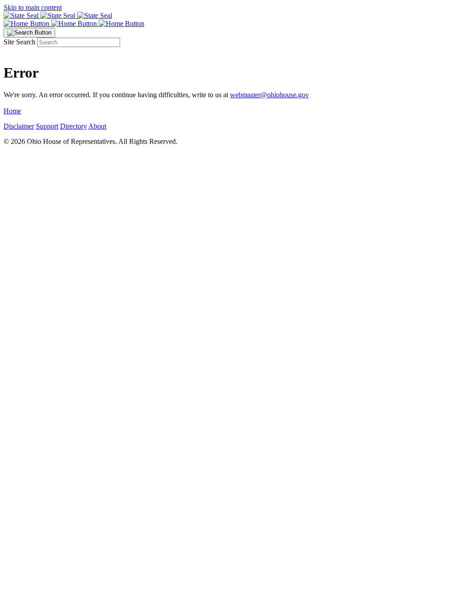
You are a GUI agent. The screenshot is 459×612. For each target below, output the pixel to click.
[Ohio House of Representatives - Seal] (229, 16)
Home (12, 111)
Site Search (19, 42)
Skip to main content (33, 7)
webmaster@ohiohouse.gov (269, 95)
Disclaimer (19, 126)
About (97, 126)
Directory (73, 126)
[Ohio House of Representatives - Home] (229, 24)
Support (47, 126)
